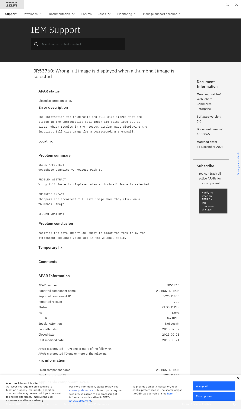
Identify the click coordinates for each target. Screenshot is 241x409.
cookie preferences (81, 390)
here (170, 393)
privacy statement (80, 401)
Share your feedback (238, 163)
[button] (238, 378)
